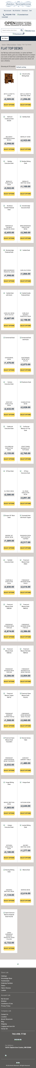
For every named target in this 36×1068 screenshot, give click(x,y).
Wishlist (3, 1001)
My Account (5, 999)
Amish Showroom (6, 1019)
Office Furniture (11, 44)
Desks (19, 44)
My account (7, 10)
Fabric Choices (6, 988)
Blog (2, 1021)
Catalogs (4, 976)
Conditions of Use (7, 1003)
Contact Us (4, 1014)
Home (4, 44)
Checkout (25, 10)
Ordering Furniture (7, 983)
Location (4, 1017)
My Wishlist (16, 10)
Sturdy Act (4, 1029)
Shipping (4, 1024)
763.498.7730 (19, 1034)
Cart (30, 10)
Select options (9, 105)
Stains (3, 985)
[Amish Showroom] (18, 4)
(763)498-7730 (10, 15)
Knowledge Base (6, 978)
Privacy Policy (5, 1006)
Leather (3, 990)
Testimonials (5, 981)
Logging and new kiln (8, 1026)
